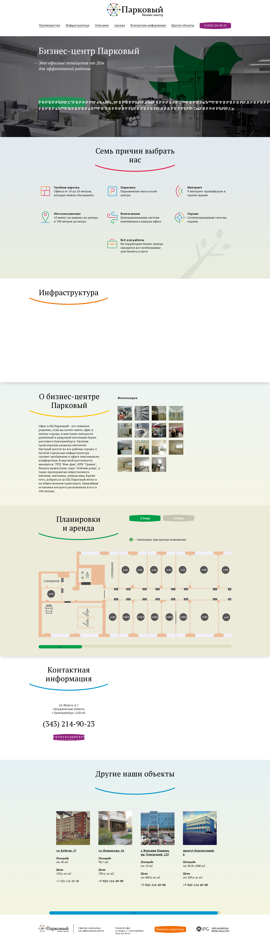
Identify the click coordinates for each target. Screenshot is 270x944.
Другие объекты (182, 25)
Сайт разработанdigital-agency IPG (220, 929)
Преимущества (49, 25)
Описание (102, 25)
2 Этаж (145, 518)
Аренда (119, 25)
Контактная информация (148, 25)
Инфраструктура (77, 25)
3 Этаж (178, 518)
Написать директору (170, 929)
